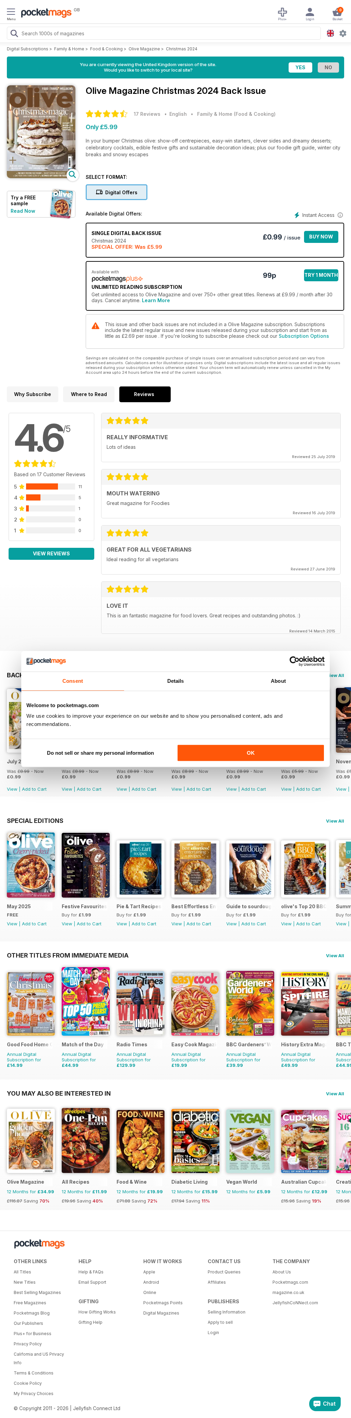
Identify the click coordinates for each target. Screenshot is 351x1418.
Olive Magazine (144, 48)
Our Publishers (28, 1323)
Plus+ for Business (32, 1333)
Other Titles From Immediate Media (68, 955)
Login (213, 1332)
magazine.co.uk (288, 1292)
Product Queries (224, 1271)
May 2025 (19, 906)
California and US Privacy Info (39, 1358)
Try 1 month (321, 275)
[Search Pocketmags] (14, 34)
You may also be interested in (59, 1093)
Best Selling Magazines (37, 1292)
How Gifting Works (97, 1312)
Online (149, 1292)
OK (251, 753)
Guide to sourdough (249, 906)
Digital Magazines (161, 1313)
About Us (282, 1271)
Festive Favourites (84, 906)
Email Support (92, 1282)
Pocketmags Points (163, 1302)
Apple (149, 1271)
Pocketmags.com (290, 1282)
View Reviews (51, 553)
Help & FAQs (91, 1271)
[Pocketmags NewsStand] (45, 14)
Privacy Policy (28, 1343)
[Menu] (11, 13)
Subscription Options (304, 336)
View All (335, 675)
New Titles (25, 1282)
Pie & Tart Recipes (139, 906)
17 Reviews (147, 114)
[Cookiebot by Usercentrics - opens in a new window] (295, 661)
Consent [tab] (72, 681)
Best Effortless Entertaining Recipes (194, 906)
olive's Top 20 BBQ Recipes (304, 906)
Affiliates (217, 1282)
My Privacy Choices (33, 1393)
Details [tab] (175, 681)
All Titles (22, 1271)
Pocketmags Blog (32, 1313)
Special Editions (35, 820)
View (12, 789)
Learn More (156, 300)
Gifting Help (90, 1322)
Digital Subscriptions (27, 48)
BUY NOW (321, 236)
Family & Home (69, 48)
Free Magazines (30, 1302)
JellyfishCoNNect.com (295, 1302)
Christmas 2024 (181, 48)
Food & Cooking (106, 48)
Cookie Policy (28, 1383)
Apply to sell (220, 1322)
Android (151, 1282)
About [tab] (278, 681)
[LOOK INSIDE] (41, 176)
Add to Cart (34, 789)
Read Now (23, 211)
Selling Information (226, 1312)
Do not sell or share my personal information (100, 753)
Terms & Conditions (33, 1373)
